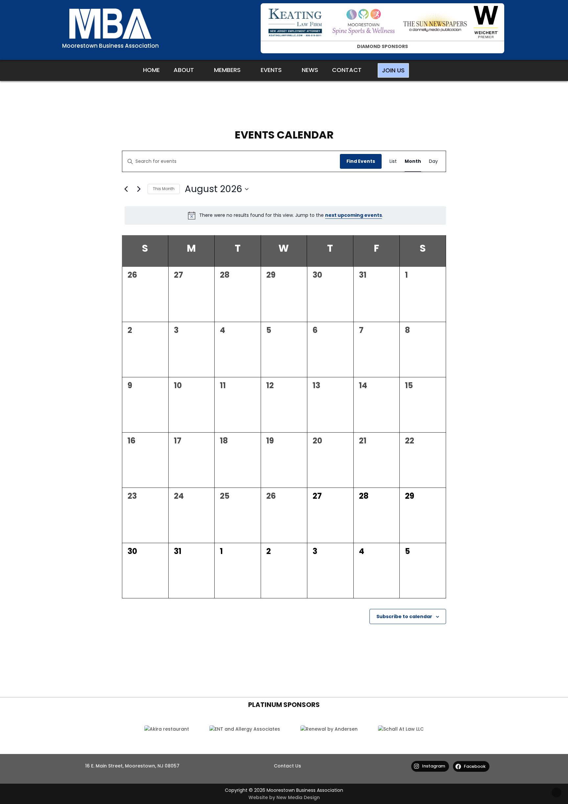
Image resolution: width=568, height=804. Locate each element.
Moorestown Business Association (110, 46)
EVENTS (271, 70)
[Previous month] (126, 189)
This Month (164, 188)
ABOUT (184, 70)
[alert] (285, 215)
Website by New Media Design (284, 797)
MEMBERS (227, 70)
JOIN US (393, 70)
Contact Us (287, 766)
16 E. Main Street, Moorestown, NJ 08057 (132, 766)
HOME (151, 70)
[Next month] (139, 189)
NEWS (310, 70)
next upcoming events (353, 215)
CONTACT (347, 70)
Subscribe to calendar (404, 616)
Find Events (360, 161)
